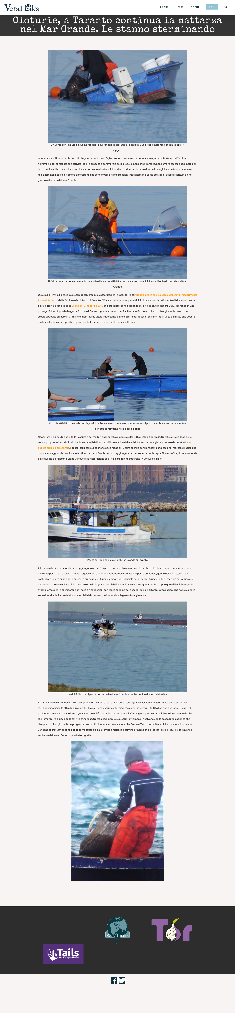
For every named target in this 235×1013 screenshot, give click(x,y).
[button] (226, 7)
